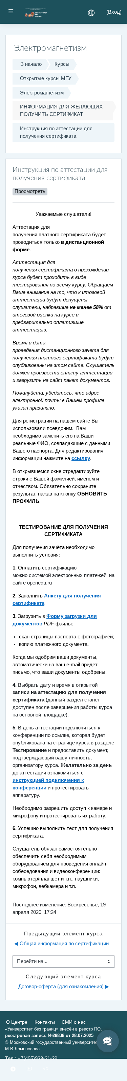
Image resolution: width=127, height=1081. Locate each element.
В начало (31, 64)
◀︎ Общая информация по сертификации (61, 943)
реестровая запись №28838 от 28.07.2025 (49, 1035)
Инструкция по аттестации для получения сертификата (56, 132)
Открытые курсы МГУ (45, 78)
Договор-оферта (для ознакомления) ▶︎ (63, 986)
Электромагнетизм (42, 92)
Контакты (45, 1022)
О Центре (16, 1022)
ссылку (80, 458)
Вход (114, 12)
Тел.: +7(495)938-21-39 (31, 1058)
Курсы (62, 64)
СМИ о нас (74, 1022)
